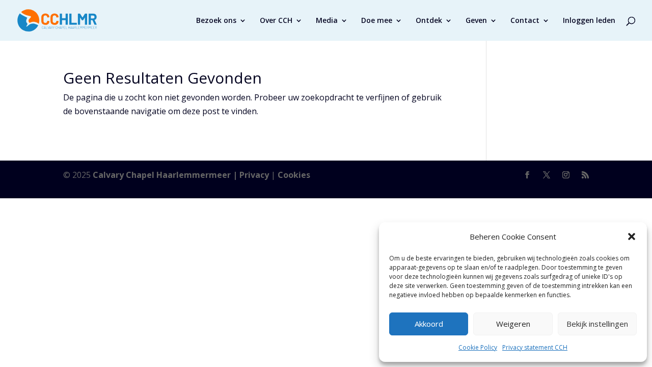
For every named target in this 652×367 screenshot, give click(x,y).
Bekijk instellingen (597, 324)
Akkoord (429, 324)
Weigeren (513, 324)
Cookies (294, 174)
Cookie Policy (477, 347)
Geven (476, 21)
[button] (632, 236)
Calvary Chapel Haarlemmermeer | (166, 174)
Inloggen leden (589, 21)
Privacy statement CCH (534, 347)
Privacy (254, 174)
